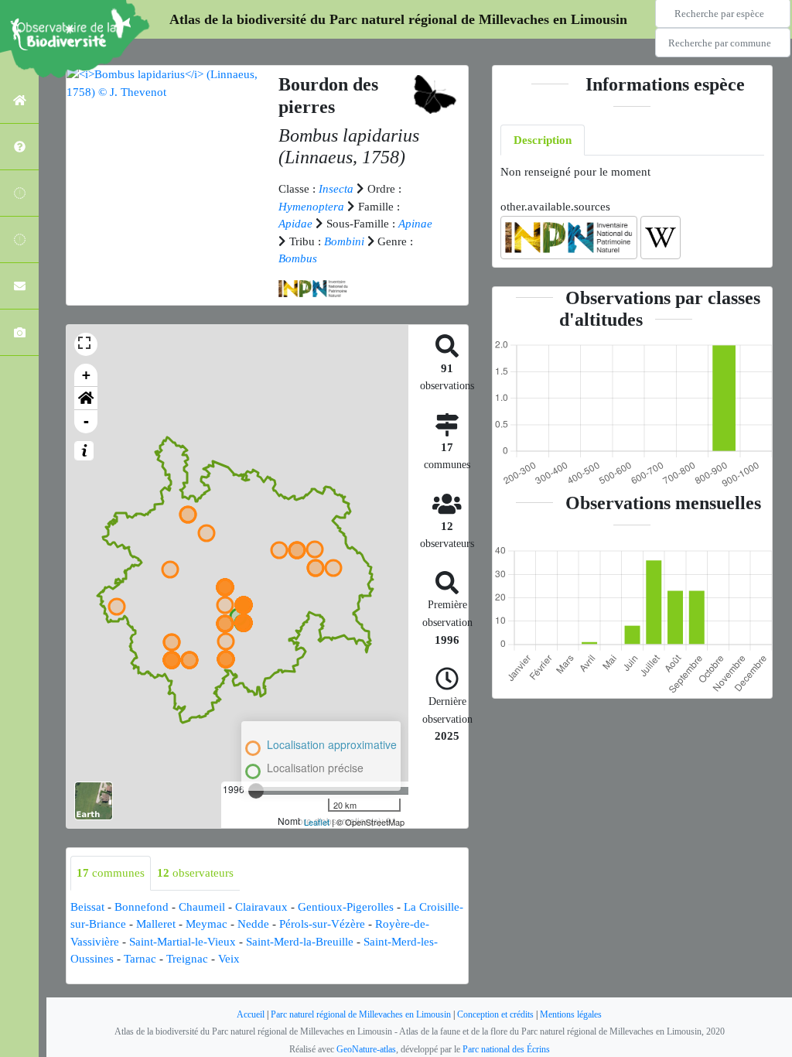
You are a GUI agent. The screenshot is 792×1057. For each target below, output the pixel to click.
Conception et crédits (495, 1014)
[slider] (256, 791)
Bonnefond (141, 907)
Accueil (251, 1014)
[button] (85, 398)
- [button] (86, 421)
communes (111, 873)
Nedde (253, 924)
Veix (229, 959)
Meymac (206, 924)
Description (543, 140)
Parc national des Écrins (506, 1049)
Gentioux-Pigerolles (346, 907)
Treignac (187, 959)
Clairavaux (261, 907)
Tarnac (140, 959)
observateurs (195, 873)
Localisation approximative (332, 744)
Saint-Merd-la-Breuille (299, 942)
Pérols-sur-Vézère (322, 924)
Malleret (156, 924)
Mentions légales (571, 1014)
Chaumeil (202, 907)
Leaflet (316, 822)
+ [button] (86, 375)
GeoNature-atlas (366, 1049)
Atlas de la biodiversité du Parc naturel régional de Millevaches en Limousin (398, 19)
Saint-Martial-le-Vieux (182, 942)
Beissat (87, 907)
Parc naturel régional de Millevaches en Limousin (361, 1014)
